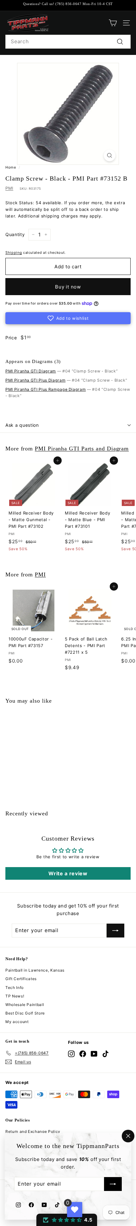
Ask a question (22, 425)
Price (11, 337)
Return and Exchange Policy (32, 1131)
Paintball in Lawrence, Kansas (35, 970)
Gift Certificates (21, 978)
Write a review (67, 873)
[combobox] (68, 42)
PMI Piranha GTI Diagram (30, 371)
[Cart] (112, 23)
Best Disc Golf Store (25, 1013)
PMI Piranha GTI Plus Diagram (35, 380)
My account (17, 1021)
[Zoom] (109, 155)
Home (10, 167)
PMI (9, 188)
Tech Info (14, 987)
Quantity (15, 234)
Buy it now (68, 287)
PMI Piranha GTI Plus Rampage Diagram (45, 389)
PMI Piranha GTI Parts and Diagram (82, 448)
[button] (68, 318)
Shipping (13, 252)
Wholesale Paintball (24, 1004)
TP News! (14, 996)
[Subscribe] (113, 1184)
